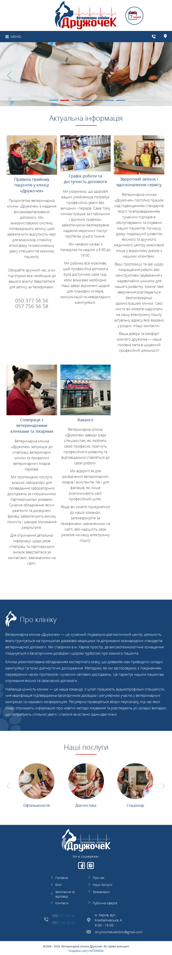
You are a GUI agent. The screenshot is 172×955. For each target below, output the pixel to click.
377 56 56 (63, 915)
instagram (90, 865)
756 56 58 (63, 922)
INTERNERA (96, 951)
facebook (81, 865)
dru (97, 932)
